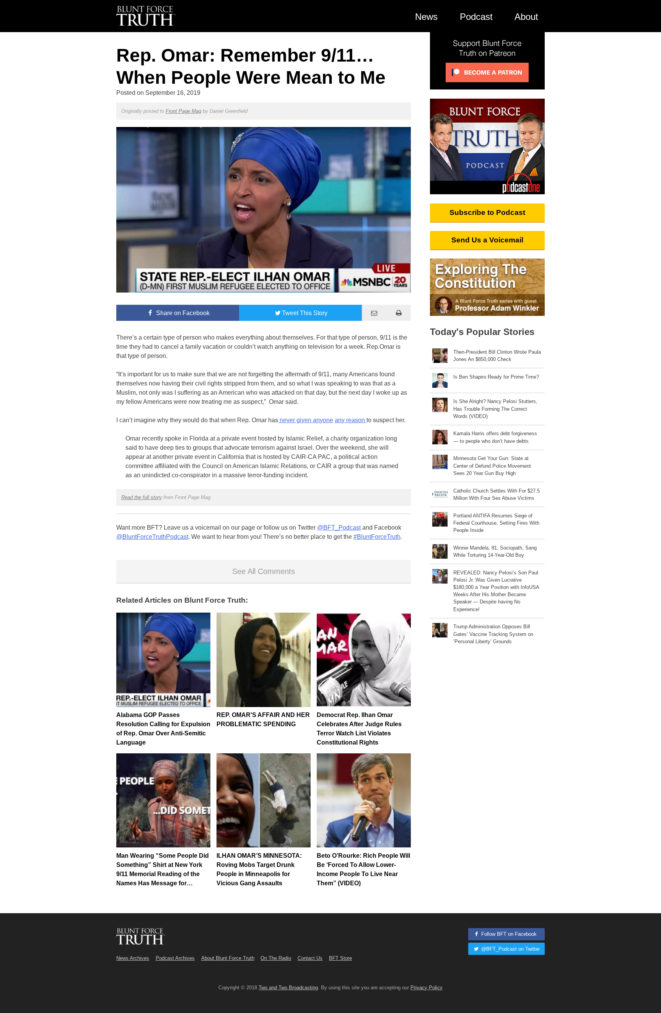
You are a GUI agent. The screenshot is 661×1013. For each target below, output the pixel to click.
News (426, 16)
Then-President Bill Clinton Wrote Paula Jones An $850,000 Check (497, 355)
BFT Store (340, 958)
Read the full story (141, 497)
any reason (350, 420)
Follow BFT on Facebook (508, 934)
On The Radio (275, 958)
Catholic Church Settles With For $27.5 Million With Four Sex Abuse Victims (496, 494)
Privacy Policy (426, 987)
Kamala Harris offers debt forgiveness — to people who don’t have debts (495, 437)
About (526, 16)
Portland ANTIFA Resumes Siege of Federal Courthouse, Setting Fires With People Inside (496, 523)
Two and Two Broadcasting (288, 987)
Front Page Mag (183, 111)
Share (182, 313)
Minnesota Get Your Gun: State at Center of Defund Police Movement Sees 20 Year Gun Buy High (492, 465)
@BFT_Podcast (339, 527)
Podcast (476, 16)
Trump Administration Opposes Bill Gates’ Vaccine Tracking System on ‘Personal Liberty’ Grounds (493, 634)
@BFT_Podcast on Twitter (510, 949)
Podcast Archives (175, 958)
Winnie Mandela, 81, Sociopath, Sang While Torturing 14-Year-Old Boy (495, 551)
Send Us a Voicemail (487, 240)
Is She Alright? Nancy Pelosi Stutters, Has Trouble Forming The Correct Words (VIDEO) (495, 408)
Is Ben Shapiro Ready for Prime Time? (496, 377)
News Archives (132, 958)
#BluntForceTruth (377, 536)
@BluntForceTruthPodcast (152, 536)
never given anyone (305, 420)
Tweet (304, 313)
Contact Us (310, 958)
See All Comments (263, 571)
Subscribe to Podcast (487, 212)
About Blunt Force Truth (227, 958)
